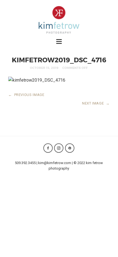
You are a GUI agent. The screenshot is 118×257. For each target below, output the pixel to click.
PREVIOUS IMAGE (26, 95)
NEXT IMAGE (96, 103)
